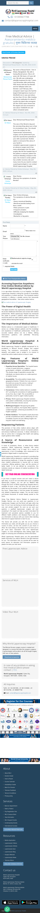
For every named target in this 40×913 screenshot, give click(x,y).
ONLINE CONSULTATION (13, 864)
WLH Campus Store (10, 814)
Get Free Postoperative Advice (15, 278)
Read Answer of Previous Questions (13, 52)
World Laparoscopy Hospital (18, 911)
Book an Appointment (11, 806)
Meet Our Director (10, 787)
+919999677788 (21, 16)
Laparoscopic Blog (10, 852)
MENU (35, 29)
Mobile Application (10, 840)
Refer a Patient (9, 808)
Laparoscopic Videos (11, 843)
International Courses (11, 826)
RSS (15, 670)
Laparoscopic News (10, 857)
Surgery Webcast (10, 854)
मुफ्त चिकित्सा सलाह (26, 43)
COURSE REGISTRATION (13, 829)
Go (31, 3)
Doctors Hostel (9, 776)
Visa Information (9, 817)
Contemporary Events (11, 823)
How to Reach (9, 779)
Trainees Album (9, 860)
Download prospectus (12, 657)
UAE (28, 46)
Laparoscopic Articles (11, 846)
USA (34, 46)
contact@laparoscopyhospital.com (21, 20)
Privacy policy (9, 796)
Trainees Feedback (10, 790)
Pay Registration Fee (11, 811)
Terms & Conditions (10, 793)
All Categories (17, 63)
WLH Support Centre (11, 820)
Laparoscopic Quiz (10, 849)
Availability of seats (10, 784)
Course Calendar (10, 781)
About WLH (8, 773)
